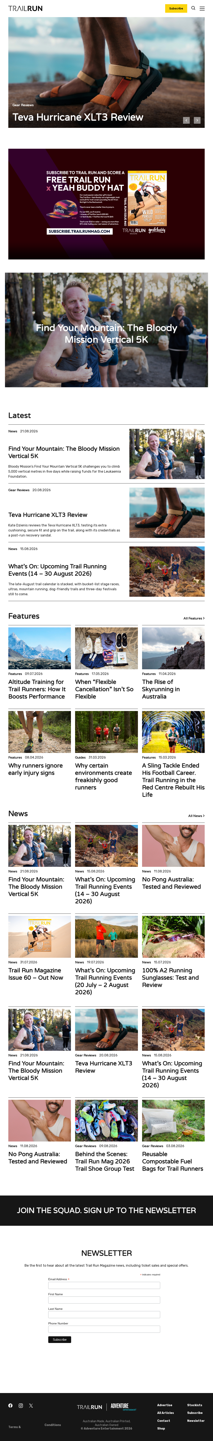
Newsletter (196, 1421)
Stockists (194, 1405)
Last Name (55, 1308)
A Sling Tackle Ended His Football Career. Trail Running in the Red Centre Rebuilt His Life (173, 780)
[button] (186, 120)
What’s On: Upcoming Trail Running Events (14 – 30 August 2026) (57, 570)
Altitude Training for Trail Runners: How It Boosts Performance (37, 689)
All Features (193, 618)
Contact (163, 1421)
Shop (161, 1428)
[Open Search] (193, 8)
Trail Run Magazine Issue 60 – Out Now (35, 974)
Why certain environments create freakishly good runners (103, 776)
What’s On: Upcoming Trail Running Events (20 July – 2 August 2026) (105, 981)
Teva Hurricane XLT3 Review (47, 515)
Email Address (58, 1279)
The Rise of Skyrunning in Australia (161, 689)
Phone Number (58, 1323)
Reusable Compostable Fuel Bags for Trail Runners (172, 1161)
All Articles (165, 1413)
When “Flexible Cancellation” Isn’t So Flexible (104, 689)
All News (195, 816)
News (13, 431)
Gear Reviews (19, 490)
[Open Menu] (202, 8)
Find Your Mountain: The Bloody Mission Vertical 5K (36, 887)
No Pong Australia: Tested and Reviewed (171, 883)
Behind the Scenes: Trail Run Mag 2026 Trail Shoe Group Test (104, 1161)
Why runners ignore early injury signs (35, 769)
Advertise (164, 1405)
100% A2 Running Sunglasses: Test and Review (170, 978)
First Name (55, 1294)
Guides (81, 757)
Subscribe (176, 8)
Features (15, 674)
